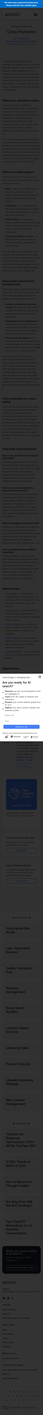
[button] (40, 677)
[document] (21, 707)
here (34, 5)
